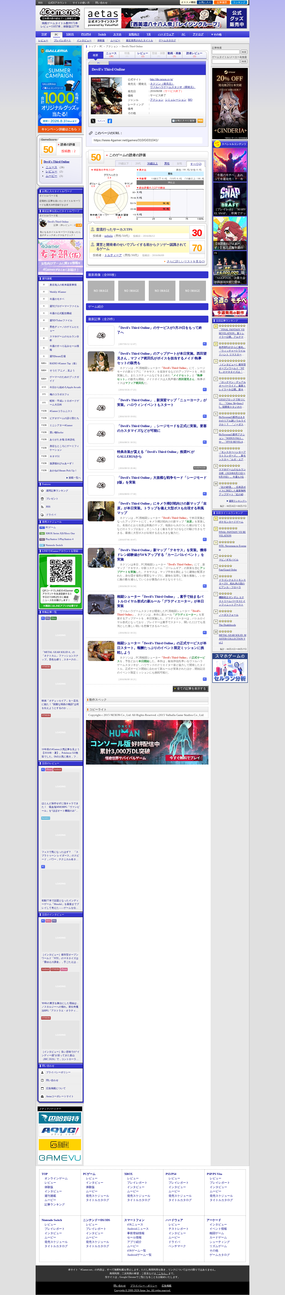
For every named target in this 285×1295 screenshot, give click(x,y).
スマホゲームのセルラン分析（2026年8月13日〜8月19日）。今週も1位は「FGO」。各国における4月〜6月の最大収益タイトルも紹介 (232, 473)
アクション (156, 99)
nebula (108, 235)
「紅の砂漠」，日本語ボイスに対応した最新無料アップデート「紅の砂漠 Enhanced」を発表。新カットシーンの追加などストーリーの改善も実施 (232, 491)
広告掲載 (166, 1285)
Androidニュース (138, 1228)
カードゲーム (218, 1237)
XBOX (70, 34)
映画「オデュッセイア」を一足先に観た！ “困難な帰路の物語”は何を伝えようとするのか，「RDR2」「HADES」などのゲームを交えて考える (60, 704)
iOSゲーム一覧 (136, 1250)
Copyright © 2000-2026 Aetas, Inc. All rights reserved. (142, 1290)
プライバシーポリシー (58, 1072)
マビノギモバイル (228, 559)
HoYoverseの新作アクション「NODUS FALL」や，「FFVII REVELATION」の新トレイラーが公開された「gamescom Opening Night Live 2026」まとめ (232, 438)
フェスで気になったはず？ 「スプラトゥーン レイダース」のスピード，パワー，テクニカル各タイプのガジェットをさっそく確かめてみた (60, 856)
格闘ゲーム (217, 1233)
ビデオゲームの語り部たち (64, 418)
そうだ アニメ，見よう (62, 370)
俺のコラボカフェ (59, 394)
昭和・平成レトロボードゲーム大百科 (64, 402)
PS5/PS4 (86, 34)
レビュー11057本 (51, 26)
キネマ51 (55, 456)
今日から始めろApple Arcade (65, 387)
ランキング (239, 2)
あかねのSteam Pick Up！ (63, 470)
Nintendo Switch (54, 545)
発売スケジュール (97, 1195)
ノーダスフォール (228, 615)
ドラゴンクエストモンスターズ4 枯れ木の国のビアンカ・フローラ (232, 584)
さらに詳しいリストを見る (186, 261)
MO (190, 99)
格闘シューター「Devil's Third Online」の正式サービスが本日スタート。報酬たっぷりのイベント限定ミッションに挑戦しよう (162, 647)
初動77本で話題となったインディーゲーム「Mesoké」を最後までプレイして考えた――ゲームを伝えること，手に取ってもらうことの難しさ (60, 904)
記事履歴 (222, 2)
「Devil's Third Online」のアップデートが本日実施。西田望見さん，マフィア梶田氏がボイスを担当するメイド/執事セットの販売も (162, 358)
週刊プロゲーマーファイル (64, 306)
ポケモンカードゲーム (231, 521)
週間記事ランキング (57, 490)
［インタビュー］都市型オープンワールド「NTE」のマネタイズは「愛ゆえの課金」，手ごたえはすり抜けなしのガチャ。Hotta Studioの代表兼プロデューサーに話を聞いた (60, 958)
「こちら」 (162, 1273)
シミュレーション (175, 99)
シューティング (220, 1242)
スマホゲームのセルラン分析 (64, 338)
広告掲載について (56, 1088)
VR (149, 34)
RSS (40, 2)
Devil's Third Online (58, 221)
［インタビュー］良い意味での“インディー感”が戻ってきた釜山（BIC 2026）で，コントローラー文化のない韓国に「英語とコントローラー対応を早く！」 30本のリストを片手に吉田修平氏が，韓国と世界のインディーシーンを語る (60, 1055)
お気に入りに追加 (185, 120)
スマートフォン (134, 1220)
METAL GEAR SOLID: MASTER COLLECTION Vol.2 (232, 639)
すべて (196, 164)
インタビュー (84, 40)
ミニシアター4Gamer (61, 425)
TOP (44, 34)
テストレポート (179, 1228)
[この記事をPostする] (93, 121)
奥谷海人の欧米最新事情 (63, 284)
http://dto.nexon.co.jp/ (161, 79)
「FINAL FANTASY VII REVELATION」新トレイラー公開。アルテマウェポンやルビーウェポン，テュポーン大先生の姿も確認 (232, 333)
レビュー (43, 40)
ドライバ (51, 514)
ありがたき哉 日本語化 (62, 439)
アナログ (198, 34)
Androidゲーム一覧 (139, 1254)
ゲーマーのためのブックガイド (64, 379)
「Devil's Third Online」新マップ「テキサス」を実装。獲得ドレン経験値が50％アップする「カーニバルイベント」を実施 (162, 554)
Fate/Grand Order (228, 569)
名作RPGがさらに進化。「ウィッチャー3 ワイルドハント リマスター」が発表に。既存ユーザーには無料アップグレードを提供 (232, 351)
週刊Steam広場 (58, 356)
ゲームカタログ (167, 40)
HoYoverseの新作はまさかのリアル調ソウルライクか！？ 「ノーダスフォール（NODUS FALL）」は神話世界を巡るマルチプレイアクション (232, 421)
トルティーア (113, 255)
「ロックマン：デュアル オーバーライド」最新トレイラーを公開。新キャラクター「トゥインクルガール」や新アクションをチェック (232, 386)
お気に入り (205, 2)
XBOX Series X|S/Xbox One (60, 533)
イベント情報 (218, 1228)
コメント (101, 121)
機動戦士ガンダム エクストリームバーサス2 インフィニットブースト (232, 601)
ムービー (115, 40)
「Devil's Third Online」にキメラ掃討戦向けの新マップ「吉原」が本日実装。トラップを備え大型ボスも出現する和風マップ (162, 508)
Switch (102, 34)
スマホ (117, 34)
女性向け (134, 34)
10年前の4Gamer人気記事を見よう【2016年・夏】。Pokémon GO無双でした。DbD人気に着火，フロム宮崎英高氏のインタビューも (60, 753)
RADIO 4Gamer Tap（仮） (64, 363)
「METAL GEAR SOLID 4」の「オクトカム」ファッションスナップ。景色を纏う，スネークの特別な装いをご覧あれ (60, 656)
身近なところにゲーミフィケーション (64, 448)
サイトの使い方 (81, 2)
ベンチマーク (177, 1246)
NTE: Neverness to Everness (232, 547)
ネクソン (155, 83)
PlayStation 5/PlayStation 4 (59, 539)
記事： (58, 225)
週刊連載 (50, 1195)
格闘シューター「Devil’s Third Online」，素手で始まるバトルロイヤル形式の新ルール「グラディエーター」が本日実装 (160, 601)
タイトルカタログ (97, 1200)
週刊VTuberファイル (61, 320)
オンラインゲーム (56, 1178)
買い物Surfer (56, 432)
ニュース (51, 167)
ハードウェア (166, 34)
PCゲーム (51, 527)
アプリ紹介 (134, 1242)
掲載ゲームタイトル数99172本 (60, 23)
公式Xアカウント (57, 2)
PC (56, 34)
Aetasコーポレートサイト (60, 1096)
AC (183, 34)
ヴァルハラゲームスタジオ (166, 87)
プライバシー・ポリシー (143, 1285)
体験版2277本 (71, 26)
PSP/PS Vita (214, 1174)
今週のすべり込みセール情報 (64, 348)
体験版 (101, 40)
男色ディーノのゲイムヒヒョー (64, 328)
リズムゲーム (218, 1246)
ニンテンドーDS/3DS (96, 1220)
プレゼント (52, 498)
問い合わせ (101, 2)
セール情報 (134, 1237)
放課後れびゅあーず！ (62, 463)
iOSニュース (135, 1224)
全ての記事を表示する (191, 688)
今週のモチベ (57, 299)
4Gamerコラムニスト (61, 411)
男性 (167, 163)
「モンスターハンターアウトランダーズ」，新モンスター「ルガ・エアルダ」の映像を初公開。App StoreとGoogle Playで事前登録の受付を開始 (232, 456)
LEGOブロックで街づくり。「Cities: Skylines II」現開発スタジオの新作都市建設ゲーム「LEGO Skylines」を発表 (232, 403)
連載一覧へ (75, 477)
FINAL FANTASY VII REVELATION (232, 534)
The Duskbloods (227, 625)
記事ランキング (55, 1204)
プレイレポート (62, 40)
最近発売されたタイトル (139, 40)
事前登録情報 (136, 1233)
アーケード (214, 1220)
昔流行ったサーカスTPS (114, 229)
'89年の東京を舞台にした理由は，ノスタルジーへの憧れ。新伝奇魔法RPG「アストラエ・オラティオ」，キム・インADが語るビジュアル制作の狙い (60, 1007)
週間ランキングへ (238, 501)
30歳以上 (152, 163)
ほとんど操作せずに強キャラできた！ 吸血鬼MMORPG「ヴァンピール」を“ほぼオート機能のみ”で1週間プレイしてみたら (60, 807)
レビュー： (69, 225)
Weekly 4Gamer (58, 292)
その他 (214, 1250)
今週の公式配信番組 (61, 313)
